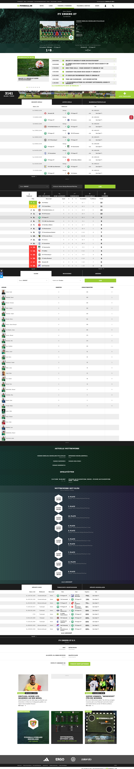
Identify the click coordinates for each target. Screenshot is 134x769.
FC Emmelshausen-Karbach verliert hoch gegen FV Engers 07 (87, 64)
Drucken (100, 268)
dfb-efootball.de (30, 1)
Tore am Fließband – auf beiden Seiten (81, 79)
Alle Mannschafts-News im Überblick (65, 85)
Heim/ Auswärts (59, 196)
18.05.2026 (55, 79)
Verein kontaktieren (79, 664)
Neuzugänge (67, 273)
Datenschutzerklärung (27, 765)
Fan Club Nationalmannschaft (40, 1)
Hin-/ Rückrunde (44, 196)
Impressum (19, 765)
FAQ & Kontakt (53, 1)
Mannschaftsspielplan (97, 102)
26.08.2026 (55, 60)
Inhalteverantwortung (53, 765)
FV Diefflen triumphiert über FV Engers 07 (82, 75)
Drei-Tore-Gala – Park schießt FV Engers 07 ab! (84, 68)
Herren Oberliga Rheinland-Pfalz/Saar (90, 21)
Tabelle (29, 196)
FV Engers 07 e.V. (67, 640)
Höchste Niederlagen (97, 587)
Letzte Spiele (67, 102)
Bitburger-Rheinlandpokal (78, 455)
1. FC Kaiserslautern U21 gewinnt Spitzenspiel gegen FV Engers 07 (88, 83)
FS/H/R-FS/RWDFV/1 (58, 465)
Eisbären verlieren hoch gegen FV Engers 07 (83, 71)
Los (100, 186)
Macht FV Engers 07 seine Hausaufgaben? (28, 78)
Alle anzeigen (66, 582)
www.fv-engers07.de (58, 663)
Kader (36, 273)
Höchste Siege (37, 587)
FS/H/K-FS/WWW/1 (59, 461)
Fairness (105, 196)
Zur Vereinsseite (67, 16)
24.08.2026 (55, 64)
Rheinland (69, 11)
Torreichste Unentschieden (67, 587)
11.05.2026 (55, 82)
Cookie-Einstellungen (63, 765)
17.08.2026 (55, 68)
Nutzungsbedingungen (37, 765)
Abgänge (98, 273)
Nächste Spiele (36, 102)
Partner (48, 1)
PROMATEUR (20, 1)
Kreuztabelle (90, 196)
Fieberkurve (74, 196)
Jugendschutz (45, 765)
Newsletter (60, 1)
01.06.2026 (55, 75)
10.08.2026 (55, 71)
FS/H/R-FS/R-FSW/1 (75, 461)
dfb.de (25, 1)
